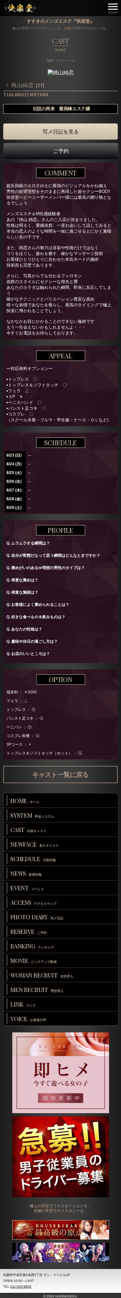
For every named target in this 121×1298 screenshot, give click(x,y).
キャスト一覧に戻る (60, 774)
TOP (49, 60)
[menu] (113, 8)
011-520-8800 (20, 1286)
